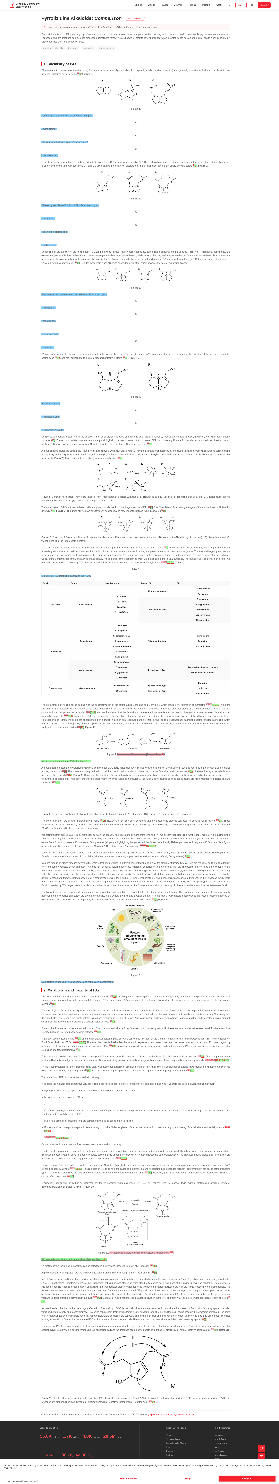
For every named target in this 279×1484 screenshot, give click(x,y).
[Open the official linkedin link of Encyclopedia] (77, 1455)
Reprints (192, 5)
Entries (138, 5)
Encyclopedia (221, 1455)
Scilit (217, 1447)
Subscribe (49, 1455)
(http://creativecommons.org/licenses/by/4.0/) (171, 1414)
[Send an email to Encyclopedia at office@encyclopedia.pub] (64, 1455)
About (219, 5)
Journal (178, 5)
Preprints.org (221, 1443)
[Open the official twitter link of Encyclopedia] (70, 1455)
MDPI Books (220, 1439)
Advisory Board (173, 1439)
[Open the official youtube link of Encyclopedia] (84, 1455)
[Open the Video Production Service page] (261, 1448)
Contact (169, 1451)
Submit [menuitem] (264, 5)
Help (168, 1447)
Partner (169, 1455)
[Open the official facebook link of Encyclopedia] (90, 1455)
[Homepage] (12, 5)
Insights (206, 5)
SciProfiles (219, 1451)
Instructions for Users (176, 1443)
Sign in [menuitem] (241, 5)
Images (164, 5)
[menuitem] (252, 5)
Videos (151, 5)
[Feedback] (261, 1456)
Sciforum (219, 1435)
